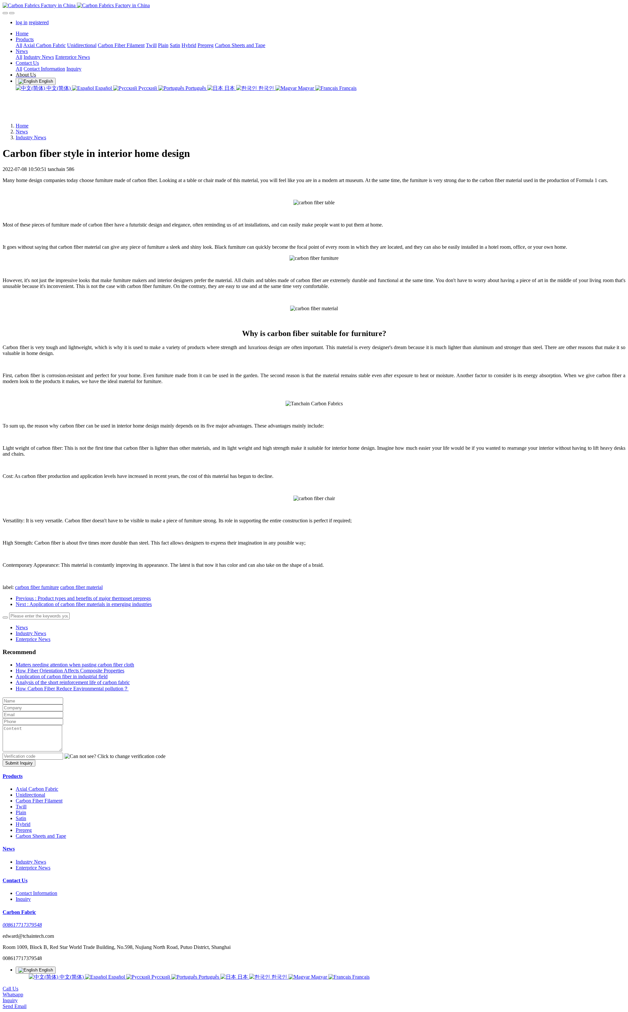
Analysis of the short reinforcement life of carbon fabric (73, 682)
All (19, 45)
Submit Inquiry (19, 763)
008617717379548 (22, 925)
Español (103, 88)
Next (84, 604)
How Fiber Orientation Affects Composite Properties (70, 670)
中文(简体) (58, 88)
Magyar (306, 88)
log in (21, 22)
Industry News (31, 137)
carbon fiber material (81, 587)
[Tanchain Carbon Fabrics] (314, 5)
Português (195, 88)
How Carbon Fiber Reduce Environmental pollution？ (72, 688)
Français (347, 88)
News (22, 131)
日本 (229, 88)
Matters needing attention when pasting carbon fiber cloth (75, 664)
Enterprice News (33, 639)
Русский (147, 88)
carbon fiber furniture (37, 587)
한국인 (266, 88)
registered (39, 22)
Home (22, 33)
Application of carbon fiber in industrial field (62, 676)
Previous (83, 598)
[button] (115, 756)
